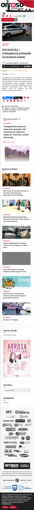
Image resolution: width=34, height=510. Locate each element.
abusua (13, 108)
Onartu (5, 507)
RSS (14, 74)
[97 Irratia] (10, 412)
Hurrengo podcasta (10, 119)
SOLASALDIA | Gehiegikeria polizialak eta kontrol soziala (16, 53)
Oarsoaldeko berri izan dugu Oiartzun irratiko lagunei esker (14, 270)
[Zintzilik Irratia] (24, 455)
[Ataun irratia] (8, 420)
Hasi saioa (6, 402)
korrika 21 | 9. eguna (10, 320)
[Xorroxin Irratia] (11, 455)
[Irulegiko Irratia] (21, 433)
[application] (17, 66)
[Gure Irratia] (10, 429)
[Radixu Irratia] (23, 446)
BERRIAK (5, 45)
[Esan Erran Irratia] (18, 425)
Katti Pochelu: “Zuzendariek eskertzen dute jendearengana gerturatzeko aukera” (14, 296)
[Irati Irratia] (11, 433)
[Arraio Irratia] (11, 416)
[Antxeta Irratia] (22, 412)
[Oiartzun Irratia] (25, 442)
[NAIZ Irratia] (10, 442)
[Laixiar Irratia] (28, 438)
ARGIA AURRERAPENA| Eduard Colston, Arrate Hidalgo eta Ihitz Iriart (15, 245)
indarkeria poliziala (9, 110)
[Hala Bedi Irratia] (23, 429)
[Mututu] (25, 66)
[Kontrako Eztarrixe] (23, 438)
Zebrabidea (5, 43)
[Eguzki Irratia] (7, 425)
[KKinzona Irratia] (12, 438)
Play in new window (14, 70)
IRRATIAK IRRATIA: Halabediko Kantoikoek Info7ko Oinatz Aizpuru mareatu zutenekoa (16, 219)
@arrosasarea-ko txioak (9, 335)
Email (10, 74)
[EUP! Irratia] (28, 425)
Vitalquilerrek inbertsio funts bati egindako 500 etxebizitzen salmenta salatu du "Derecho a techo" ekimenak (16, 132)
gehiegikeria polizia (23, 108)
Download (24, 70)
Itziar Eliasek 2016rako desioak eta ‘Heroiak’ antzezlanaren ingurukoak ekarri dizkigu (16, 193)
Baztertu (13, 507)
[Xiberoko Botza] (26, 451)
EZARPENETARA (6, 504)
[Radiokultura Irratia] (11, 446)
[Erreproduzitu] (4, 66)
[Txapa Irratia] (17, 451)
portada (5, 111)
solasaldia (12, 111)
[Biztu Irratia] (29, 420)
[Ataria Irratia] (24, 416)
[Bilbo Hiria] (20, 420)
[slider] (28, 66)
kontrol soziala (22, 110)
